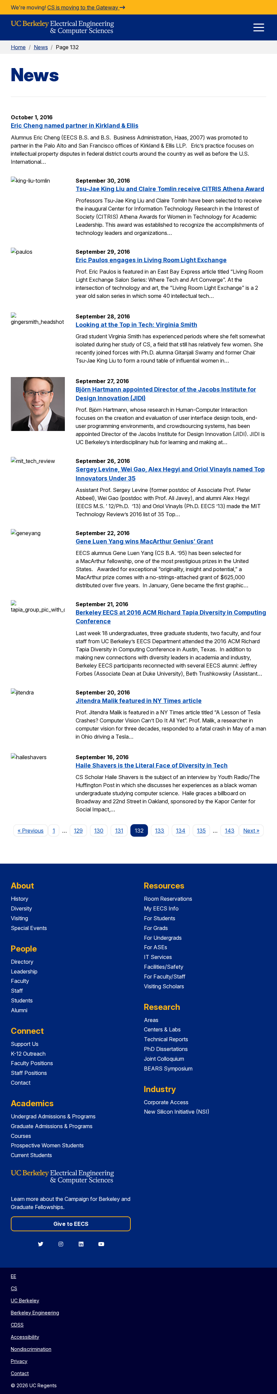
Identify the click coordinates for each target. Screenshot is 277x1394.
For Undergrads (163, 937)
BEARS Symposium (168, 1068)
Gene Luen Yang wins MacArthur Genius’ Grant (144, 541)
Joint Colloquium (164, 1058)
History (19, 898)
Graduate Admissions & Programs (52, 1126)
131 (119, 830)
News (41, 47)
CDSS (17, 1325)
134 (180, 830)
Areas (151, 1020)
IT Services (158, 957)
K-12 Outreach (28, 1053)
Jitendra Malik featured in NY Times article (139, 700)
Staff (17, 990)
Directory (22, 961)
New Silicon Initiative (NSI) (176, 1111)
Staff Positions (29, 1073)
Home (18, 47)
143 (229, 830)
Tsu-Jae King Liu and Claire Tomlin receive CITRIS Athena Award (170, 188)
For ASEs (155, 947)
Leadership (24, 971)
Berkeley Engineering (35, 1312)
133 (159, 830)
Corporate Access (166, 1102)
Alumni (19, 1010)
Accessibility (25, 1337)
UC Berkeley (25, 1300)
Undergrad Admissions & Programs (53, 1116)
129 (78, 830)
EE (13, 1276)
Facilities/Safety (163, 966)
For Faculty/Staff (164, 976)
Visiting (19, 918)
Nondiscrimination (31, 1349)
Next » (253, 830)
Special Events (29, 928)
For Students (159, 918)
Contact (20, 1082)
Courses (21, 1136)
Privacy (19, 1361)
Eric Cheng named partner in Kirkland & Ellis (74, 125)
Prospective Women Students (47, 1145)
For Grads (156, 928)
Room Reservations (168, 898)
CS (14, 1288)
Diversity (21, 908)
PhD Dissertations (166, 1049)
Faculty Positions (32, 1063)
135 (201, 830)
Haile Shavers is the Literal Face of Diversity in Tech (152, 765)
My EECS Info (161, 908)
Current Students (31, 1155)
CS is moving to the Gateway (83, 7)
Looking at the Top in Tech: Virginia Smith (136, 324)
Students (22, 1000)
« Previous (33, 830)
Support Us (25, 1044)
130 (98, 830)
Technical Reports (166, 1039)
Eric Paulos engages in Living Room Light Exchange (151, 260)
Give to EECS (71, 1223)
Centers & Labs (162, 1029)
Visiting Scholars (164, 986)
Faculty (20, 981)
